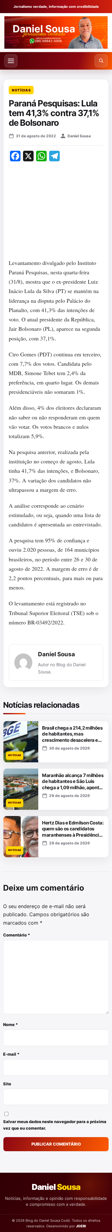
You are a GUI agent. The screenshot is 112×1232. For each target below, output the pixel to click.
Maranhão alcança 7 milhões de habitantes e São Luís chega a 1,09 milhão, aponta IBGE (72, 784)
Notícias (21, 90)
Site (7, 1083)
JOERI (81, 1226)
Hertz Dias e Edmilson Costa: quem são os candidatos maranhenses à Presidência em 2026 (73, 832)
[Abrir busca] (101, 60)
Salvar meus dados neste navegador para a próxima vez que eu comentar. (54, 1125)
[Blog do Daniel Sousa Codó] (56, 32)
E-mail (11, 1054)
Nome (10, 1024)
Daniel (56, 1187)
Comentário (16, 934)
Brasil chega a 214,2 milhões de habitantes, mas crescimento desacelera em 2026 (72, 737)
